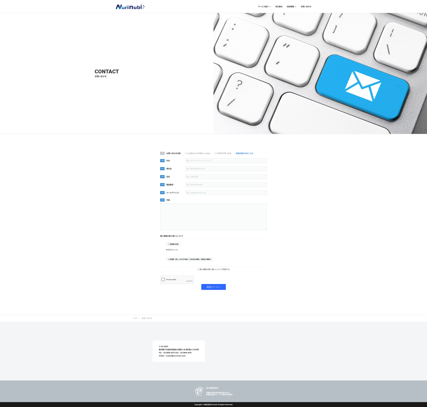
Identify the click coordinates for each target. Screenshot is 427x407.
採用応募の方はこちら (245, 153)
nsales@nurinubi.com (175, 356)
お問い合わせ (306, 6)
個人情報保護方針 (212, 388)
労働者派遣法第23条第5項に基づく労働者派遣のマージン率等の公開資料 (219, 394)
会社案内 (278, 6)
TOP (135, 318)
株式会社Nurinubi (210, 404)
